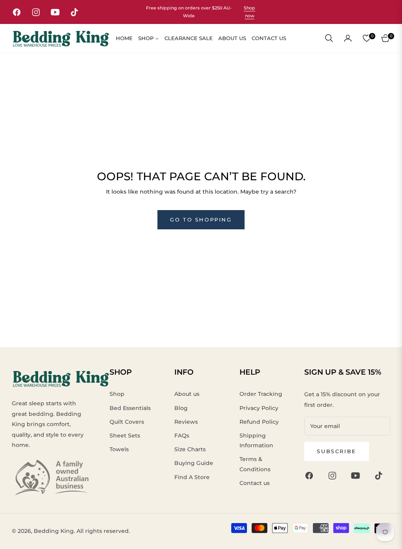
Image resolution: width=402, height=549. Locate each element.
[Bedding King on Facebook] (311, 475)
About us (186, 393)
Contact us (254, 483)
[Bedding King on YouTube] (357, 475)
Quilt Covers (127, 421)
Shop (117, 393)
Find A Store (192, 477)
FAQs (181, 435)
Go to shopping (201, 219)
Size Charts (190, 449)
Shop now (249, 12)
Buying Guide (193, 463)
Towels (119, 449)
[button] (329, 38)
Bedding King (54, 530)
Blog (181, 408)
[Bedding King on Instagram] (334, 475)
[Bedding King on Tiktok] (380, 475)
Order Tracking (260, 393)
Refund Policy (259, 421)
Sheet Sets (125, 435)
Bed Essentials (130, 408)
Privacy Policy (258, 408)
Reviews (186, 421)
